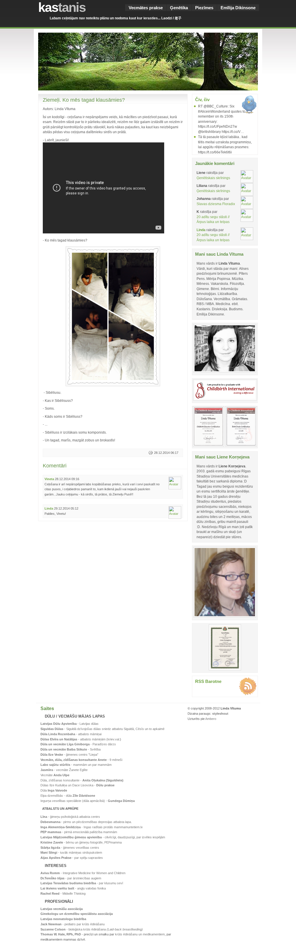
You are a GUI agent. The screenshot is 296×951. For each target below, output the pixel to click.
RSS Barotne (208, 681)
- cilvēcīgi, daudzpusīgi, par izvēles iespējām (102, 837)
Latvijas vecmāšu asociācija (61, 909)
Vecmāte (54, 775)
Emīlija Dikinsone (238, 7)
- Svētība (70, 749)
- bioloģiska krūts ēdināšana (91, 929)
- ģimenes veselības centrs (69, 847)
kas (62, 7)
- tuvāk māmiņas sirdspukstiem (71, 852)
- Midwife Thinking (63, 893)
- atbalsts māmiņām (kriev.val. (80, 739)
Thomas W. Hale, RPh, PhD (60, 934)
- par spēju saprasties (71, 857)
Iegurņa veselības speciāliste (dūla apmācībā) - (87, 801)
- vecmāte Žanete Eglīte (64, 770)
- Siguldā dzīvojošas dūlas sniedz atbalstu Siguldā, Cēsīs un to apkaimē (102, 729)
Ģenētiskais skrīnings (213, 178)
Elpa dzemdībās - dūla (67, 795)
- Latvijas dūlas (69, 723)
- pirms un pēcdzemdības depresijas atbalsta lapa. (86, 822)
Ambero (210, 718)
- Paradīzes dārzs (78, 744)
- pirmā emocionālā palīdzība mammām (78, 832)
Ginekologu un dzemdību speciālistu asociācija (76, 913)
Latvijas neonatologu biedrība (63, 919)
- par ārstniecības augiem (70, 878)
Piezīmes (204, 7)
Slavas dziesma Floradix (216, 204)
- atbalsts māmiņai (70, 734)
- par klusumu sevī (81, 883)
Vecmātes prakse (146, 7)
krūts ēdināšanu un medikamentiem (140, 934)
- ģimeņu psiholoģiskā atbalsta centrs (70, 816)
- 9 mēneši (81, 759)
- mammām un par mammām (76, 764)
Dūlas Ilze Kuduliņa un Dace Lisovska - (77, 785)
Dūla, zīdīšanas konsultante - (81, 780)
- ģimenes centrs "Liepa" (69, 754)
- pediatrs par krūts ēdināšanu (72, 924)
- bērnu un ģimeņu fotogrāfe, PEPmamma (81, 842)
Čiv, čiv (202, 99)
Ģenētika (179, 7)
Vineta (49, 479)
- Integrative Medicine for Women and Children (82, 873)
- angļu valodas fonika (73, 888)
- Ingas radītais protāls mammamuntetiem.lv (91, 827)
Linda (201, 230)
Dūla (53, 790)
